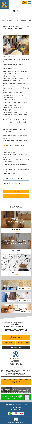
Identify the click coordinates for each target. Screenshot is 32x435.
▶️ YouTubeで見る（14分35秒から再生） (15, 140)
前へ (9, 196)
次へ (23, 196)
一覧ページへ (16, 191)
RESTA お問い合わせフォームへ (12, 183)
